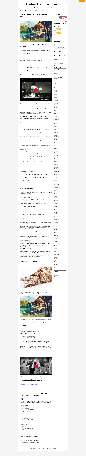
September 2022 (56, 154)
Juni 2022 (55, 158)
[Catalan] (62, 16)
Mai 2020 (55, 194)
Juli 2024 (55, 122)
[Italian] (61, 17)
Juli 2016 (55, 261)
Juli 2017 (55, 244)
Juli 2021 (55, 174)
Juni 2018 (55, 228)
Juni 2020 (55, 193)
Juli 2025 (55, 104)
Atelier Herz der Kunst (43, 4)
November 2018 (56, 220)
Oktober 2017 (56, 239)
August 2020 (56, 190)
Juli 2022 (55, 157)
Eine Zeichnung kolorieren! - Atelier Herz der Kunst (31, 436)
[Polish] (64, 17)
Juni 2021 (55, 175)
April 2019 (55, 213)
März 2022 (55, 162)
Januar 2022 (56, 165)
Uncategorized (26, 387)
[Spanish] (60, 18)
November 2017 (56, 238)
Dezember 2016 (56, 254)
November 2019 (56, 203)
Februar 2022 (56, 164)
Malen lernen (33, 387)
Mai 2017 (55, 247)
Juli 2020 (55, 191)
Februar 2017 (56, 251)
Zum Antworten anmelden (25, 405)
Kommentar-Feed (56, 276)
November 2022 (56, 151)
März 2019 (55, 215)
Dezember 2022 (56, 149)
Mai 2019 (55, 212)
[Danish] (65, 16)
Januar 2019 (56, 218)
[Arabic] (60, 16)
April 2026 (55, 91)
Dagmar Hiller (56, 74)
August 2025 (56, 103)
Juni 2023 (55, 141)
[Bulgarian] (61, 16)
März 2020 (55, 197)
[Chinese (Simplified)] (63, 16)
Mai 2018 (55, 229)
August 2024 (56, 120)
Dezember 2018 (56, 219)
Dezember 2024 (56, 114)
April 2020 (55, 196)
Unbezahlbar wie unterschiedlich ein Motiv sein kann (28, 384)
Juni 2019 (55, 210)
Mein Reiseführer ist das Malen (25, 390)
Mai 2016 (55, 264)
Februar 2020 (56, 199)
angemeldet (25, 442)
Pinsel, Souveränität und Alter (47, 390)
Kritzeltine (27, 19)
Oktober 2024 (56, 117)
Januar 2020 (56, 200)
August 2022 (56, 155)
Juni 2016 (55, 263)
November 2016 (56, 255)
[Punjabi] (66, 17)
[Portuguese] (65, 17)
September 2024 (56, 119)
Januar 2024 (56, 130)
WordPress (43, 448)
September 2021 (56, 171)
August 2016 (56, 260)
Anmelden (55, 273)
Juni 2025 (55, 106)
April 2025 (55, 109)
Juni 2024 (55, 123)
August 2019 (56, 207)
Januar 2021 (56, 183)
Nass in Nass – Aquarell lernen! (58, 63)
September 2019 (56, 206)
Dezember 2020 (56, 184)
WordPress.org (56, 278)
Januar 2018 (56, 235)
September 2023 (56, 136)
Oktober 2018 (56, 222)
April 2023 (55, 143)
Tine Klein (49, 10)
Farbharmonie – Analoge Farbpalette (59, 54)
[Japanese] (62, 17)
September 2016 (56, 258)
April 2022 (55, 161)
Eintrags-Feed (56, 275)
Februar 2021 (56, 181)
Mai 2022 (55, 159)
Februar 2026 (56, 94)
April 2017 (55, 248)
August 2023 (56, 138)
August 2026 (56, 85)
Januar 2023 (56, 148)
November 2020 (56, 186)
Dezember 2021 (56, 167)
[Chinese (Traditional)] (64, 16)
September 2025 (56, 101)
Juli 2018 (55, 226)
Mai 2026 (55, 90)
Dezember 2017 (56, 236)
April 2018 (55, 231)
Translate (66, 21)
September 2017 (56, 241)
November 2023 (56, 133)
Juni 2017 (55, 245)
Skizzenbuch (36, 387)
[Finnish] (59, 17)
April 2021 (55, 178)
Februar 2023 (56, 146)
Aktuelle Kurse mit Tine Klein (28, 10)
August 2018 (56, 225)
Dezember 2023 (56, 132)
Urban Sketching (40, 387)
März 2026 (55, 93)
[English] (59, 16)
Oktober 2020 (56, 187)
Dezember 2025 (56, 97)
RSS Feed (66, 1)
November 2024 (56, 116)
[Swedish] (61, 18)
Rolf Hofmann (26, 418)
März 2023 (55, 145)
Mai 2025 (55, 107)
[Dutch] (66, 16)
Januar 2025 (56, 113)
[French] (60, 17)
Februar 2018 (56, 234)
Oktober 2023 (56, 135)
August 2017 (56, 242)
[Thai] (62, 18)
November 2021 (56, 168)
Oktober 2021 (56, 170)
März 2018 (55, 232)
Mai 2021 (55, 177)
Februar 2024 (56, 129)
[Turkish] (63, 18)
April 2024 (55, 126)
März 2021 (55, 180)
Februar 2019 (56, 216)
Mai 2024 (55, 125)
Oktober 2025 (56, 100)
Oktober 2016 (56, 257)
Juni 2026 (55, 88)
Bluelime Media (54, 448)
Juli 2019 (55, 209)
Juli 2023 (55, 139)
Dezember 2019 (56, 202)
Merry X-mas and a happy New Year (32, 380)
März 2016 (55, 267)
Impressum (41, 10)
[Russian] (59, 18)
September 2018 (56, 223)
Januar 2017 (56, 252)
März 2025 (55, 110)
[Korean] (63, 17)
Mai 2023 (55, 142)
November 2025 (56, 98)
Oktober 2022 (56, 152)
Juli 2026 (55, 87)
